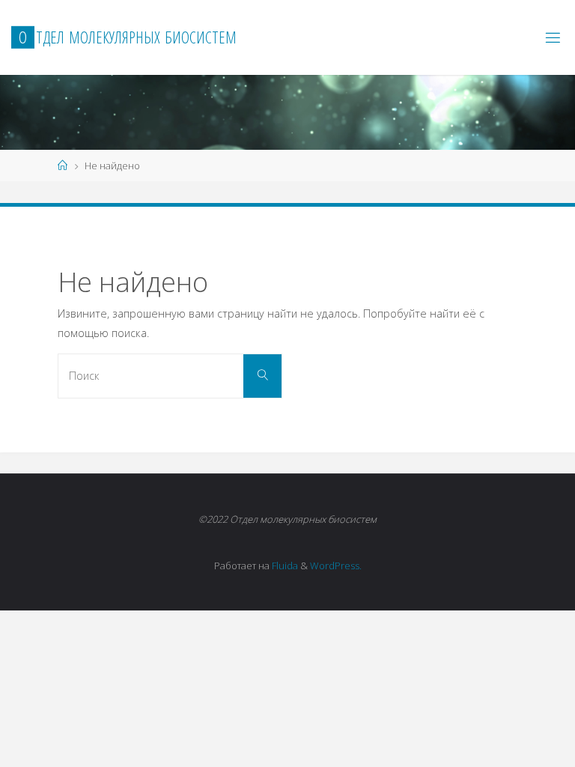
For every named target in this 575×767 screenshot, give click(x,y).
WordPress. (336, 565)
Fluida (284, 565)
